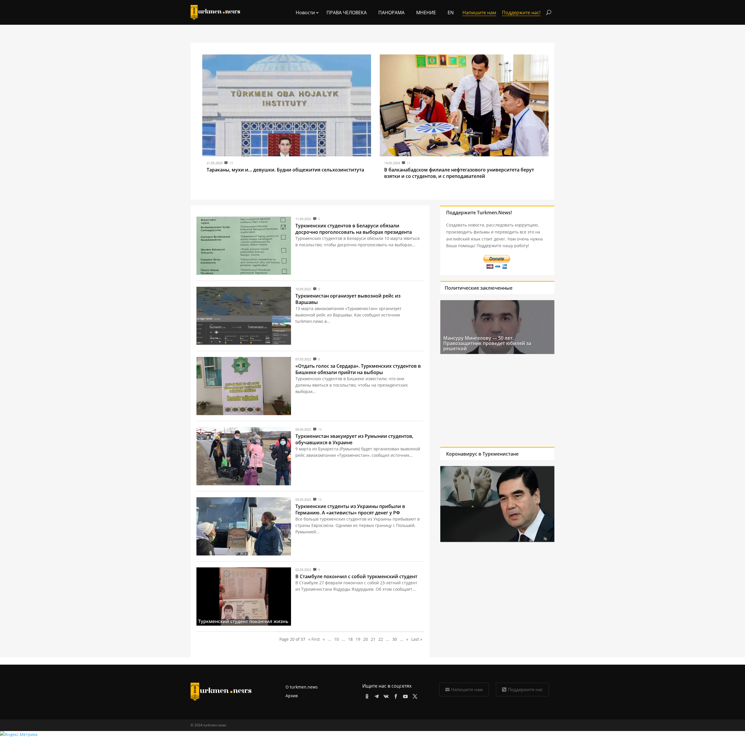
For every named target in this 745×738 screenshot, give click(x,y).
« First (314, 639)
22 (380, 639)
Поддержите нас (525, 689)
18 (350, 639)
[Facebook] (394, 695)
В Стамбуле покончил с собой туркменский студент (356, 576)
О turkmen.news (301, 687)
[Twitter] (414, 695)
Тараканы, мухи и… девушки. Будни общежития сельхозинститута (285, 170)
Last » (416, 639)
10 (336, 639)
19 (358, 639)
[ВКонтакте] (385, 695)
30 (394, 639)
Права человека (347, 12)
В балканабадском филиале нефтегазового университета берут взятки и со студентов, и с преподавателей (459, 173)
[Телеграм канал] (375, 695)
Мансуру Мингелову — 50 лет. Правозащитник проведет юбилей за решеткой (487, 343)
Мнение (426, 12)
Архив (291, 695)
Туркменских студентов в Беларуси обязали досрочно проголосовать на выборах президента (353, 228)
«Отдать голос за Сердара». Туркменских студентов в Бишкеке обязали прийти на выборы (358, 369)
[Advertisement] (497, 400)
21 (373, 639)
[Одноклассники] (366, 695)
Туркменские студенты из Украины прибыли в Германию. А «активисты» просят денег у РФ (350, 509)
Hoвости (305, 12)
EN (451, 12)
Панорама (391, 12)
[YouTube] (404, 695)
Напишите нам (467, 689)
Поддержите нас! (521, 12)
